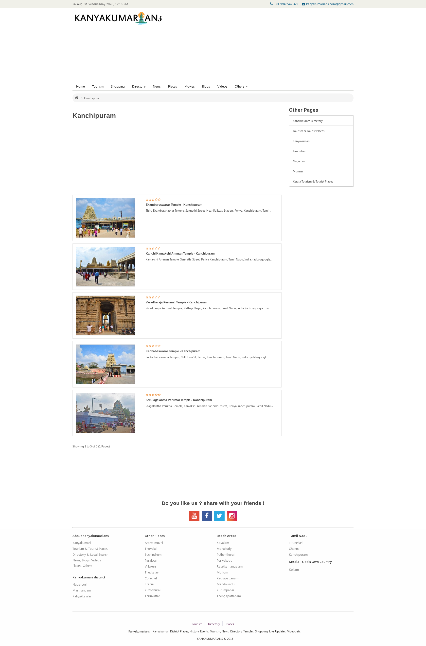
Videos (222, 86)
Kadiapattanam (227, 578)
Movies (189, 86)
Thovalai (151, 548)
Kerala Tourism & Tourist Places (313, 181)
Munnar (298, 171)
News (157, 86)
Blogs (206, 86)
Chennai (294, 548)
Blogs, (86, 560)
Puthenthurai (225, 554)
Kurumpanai (225, 590)
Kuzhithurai (152, 590)
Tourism (98, 86)
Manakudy (224, 548)
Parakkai (151, 560)
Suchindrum (153, 554)
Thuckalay (152, 572)
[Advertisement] (285, 47)
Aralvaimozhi (154, 542)
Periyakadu (224, 560)
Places (172, 86)
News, (76, 560)
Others (239, 86)
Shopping (118, 86)
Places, (77, 565)
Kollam (294, 569)
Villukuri (150, 566)
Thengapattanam (229, 596)
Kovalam (223, 542)
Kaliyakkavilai (81, 596)
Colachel (151, 578)
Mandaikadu (225, 584)
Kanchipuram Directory (308, 121)
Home (80, 86)
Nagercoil (299, 161)
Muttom (222, 572)
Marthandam (81, 590)
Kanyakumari (301, 141)
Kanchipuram (92, 98)
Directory (138, 86)
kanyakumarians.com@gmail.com (329, 4)
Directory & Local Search (90, 554)
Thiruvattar (152, 596)
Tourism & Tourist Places (308, 131)
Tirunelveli (299, 151)
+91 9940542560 (286, 4)
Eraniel (149, 584)
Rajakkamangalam (230, 566)
